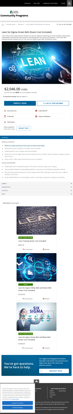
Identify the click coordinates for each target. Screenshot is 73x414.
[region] (17, 398)
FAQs (3, 194)
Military (52, 391)
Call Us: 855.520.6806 (64, 24)
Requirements (6, 187)
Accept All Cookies (17, 403)
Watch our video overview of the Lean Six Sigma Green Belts (25, 145)
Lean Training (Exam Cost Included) (32, 241)
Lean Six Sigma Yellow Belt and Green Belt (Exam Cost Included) (34, 289)
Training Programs (10, 24)
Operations (21, 24)
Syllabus (4, 183)
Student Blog (62, 391)
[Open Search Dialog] (69, 3)
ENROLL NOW (20, 103)
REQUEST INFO (24, 128)
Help (51, 397)
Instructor (5, 190)
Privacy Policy (60, 409)
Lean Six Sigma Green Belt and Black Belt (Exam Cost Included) (34, 338)
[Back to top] (36, 388)
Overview (5, 137)
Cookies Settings (17, 407)
